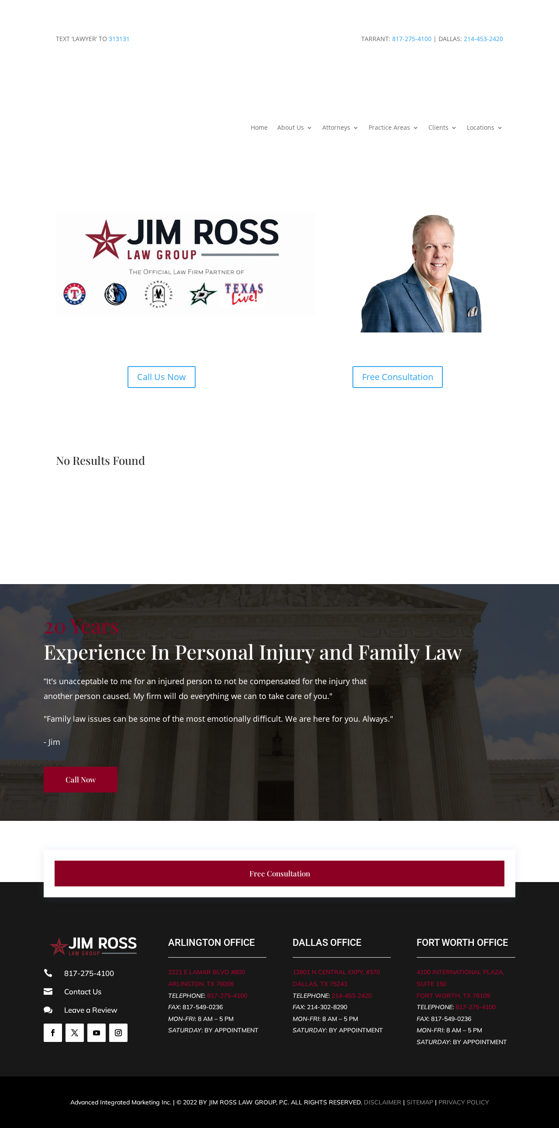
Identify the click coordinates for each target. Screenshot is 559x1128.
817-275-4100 (411, 39)
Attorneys (336, 127)
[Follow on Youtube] (96, 1033)
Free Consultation (397, 377)
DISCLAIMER (382, 1102)
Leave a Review (90, 1009)
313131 (119, 39)
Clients (438, 127)
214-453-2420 (483, 39)
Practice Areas (389, 127)
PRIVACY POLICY (463, 1102)
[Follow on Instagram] (118, 1033)
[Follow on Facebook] (53, 1033)
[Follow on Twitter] (75, 1033)
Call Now (81, 779)
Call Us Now (161, 377)
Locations (480, 127)
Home (259, 127)
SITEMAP (420, 1102)
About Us (290, 127)
